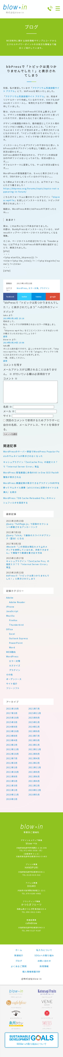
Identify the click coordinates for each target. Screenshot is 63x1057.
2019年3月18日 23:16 (13, 318)
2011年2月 (34, 785)
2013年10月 (12, 731)
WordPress (22, 288)
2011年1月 (12, 790)
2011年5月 (12, 781)
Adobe (9, 597)
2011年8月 (12, 776)
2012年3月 (12, 762)
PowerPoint (16, 642)
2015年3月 (12, 722)
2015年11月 (34, 713)
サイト (7, 415)
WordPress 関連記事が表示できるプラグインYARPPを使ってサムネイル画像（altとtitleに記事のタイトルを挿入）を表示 (31, 488)
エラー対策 (33, 288)
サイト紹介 (11, 683)
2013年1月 (34, 744)
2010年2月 (12, 799)
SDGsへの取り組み (44, 955)
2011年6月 (34, 776)
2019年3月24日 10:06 (13, 342)
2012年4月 (34, 758)
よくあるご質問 (19, 966)
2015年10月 (12, 717)
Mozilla (10, 615)
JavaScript (12, 611)
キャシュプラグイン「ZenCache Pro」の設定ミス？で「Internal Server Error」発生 (28, 564)
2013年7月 (34, 735)
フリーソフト (13, 688)
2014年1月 (34, 726)
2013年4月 (12, 740)
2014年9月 (12, 726)
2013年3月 (34, 740)
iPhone (10, 606)
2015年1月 (34, 722)
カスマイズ (14, 665)
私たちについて (44, 950)
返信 (5, 336)
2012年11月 (34, 749)
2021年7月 (34, 708)
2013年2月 (12, 744)
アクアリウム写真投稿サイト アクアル (24, 96)
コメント (10, 378)
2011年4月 (34, 781)
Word (12, 647)
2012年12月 (12, 749)
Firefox (13, 620)
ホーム (18, 950)
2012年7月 (12, 758)
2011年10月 (12, 771)
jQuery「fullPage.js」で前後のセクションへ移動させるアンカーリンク (27, 525)
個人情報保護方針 (31, 971)
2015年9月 (34, 717)
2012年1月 (12, 767)
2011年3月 (12, 785)
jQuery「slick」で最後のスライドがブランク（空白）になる (28, 537)
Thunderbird (16, 624)
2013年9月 (34, 731)
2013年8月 (12, 735)
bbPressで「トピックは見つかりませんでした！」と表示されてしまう (27, 577)
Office (9, 629)
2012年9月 (34, 753)
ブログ (18, 960)
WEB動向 (11, 651)
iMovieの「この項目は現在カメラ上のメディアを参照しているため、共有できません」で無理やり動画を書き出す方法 (27, 549)
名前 (7, 406)
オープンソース (14, 679)
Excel (12, 633)
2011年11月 (34, 767)
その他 (9, 674)
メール (9, 411)
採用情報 (44, 966)
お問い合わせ (44, 960)
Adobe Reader (17, 602)
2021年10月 (12, 708)
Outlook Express (18, 638)
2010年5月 (34, 794)
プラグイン (45, 288)
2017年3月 (12, 713)
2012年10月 (12, 753)
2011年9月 (34, 771)
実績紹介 (18, 955)
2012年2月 (34, 762)
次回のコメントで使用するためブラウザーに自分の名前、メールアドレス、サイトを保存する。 (31, 424)
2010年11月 (12, 794)
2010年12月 (34, 790)
